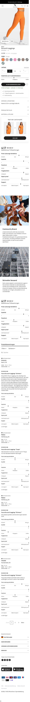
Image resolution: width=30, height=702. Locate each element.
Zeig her (14, 137)
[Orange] (2, 59)
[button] (2, 6)
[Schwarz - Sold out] (25, 59)
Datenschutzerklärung (10, 686)
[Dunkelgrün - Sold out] (2, 63)
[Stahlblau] (10, 59)
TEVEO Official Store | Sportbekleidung (14, 691)
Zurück (7, 621)
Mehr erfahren (5, 642)
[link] (26, 6)
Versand (15, 53)
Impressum (4, 688)
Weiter (22, 621)
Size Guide (25, 67)
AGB (2, 686)
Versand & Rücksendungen (9, 646)
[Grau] (18, 59)
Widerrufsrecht (21, 686)
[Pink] (14, 59)
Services (4, 650)
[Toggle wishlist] (26, 84)
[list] (14, 26)
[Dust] (22, 59)
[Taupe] (6, 59)
